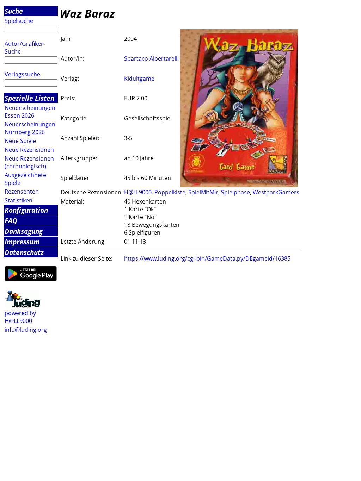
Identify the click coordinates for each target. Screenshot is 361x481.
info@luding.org (26, 329)
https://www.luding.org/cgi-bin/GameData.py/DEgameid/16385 (207, 258)
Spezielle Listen (29, 98)
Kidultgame (139, 78)
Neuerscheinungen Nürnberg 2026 (30, 128)
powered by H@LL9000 (20, 317)
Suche (14, 11)
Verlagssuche (22, 74)
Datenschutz (24, 252)
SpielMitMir (203, 192)
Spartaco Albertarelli (151, 58)
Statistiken (18, 200)
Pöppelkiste (169, 192)
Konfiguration (26, 210)
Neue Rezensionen (29, 150)
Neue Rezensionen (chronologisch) (29, 162)
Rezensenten (22, 191)
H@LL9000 (138, 192)
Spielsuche (19, 21)
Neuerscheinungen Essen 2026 (30, 111)
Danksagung (24, 231)
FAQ (11, 220)
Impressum (22, 241)
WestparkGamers (276, 192)
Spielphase (235, 192)
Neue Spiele (20, 141)
